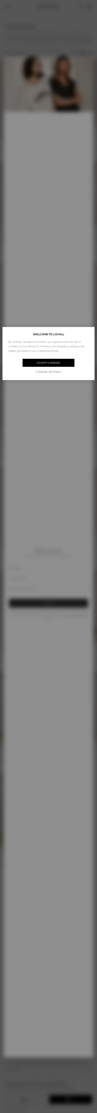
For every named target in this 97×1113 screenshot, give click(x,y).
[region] (48, 353)
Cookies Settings (48, 371)
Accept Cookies (48, 362)
